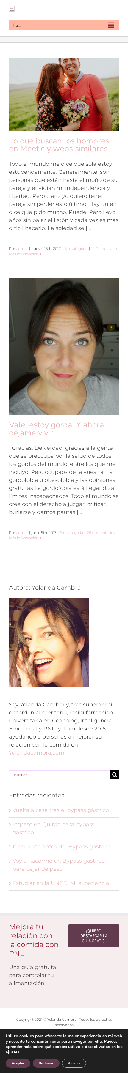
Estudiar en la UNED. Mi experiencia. (61, 883)
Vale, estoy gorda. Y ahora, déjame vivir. (57, 428)
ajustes (12, 1052)
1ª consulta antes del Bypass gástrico (62, 846)
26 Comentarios (101, 532)
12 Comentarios (104, 248)
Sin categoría (76, 248)
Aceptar (18, 1063)
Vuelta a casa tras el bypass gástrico (61, 810)
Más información (23, 254)
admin (22, 248)
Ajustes (74, 1063)
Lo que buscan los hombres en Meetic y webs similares (59, 144)
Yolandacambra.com (36, 752)
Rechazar (46, 1063)
